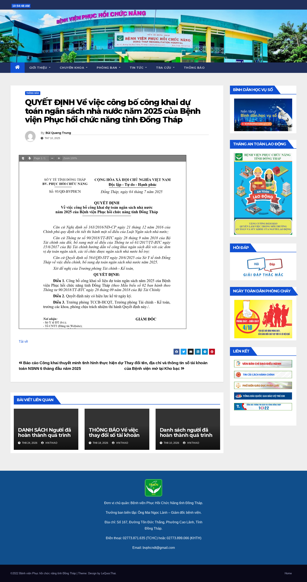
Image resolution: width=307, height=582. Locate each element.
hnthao (51, 442)
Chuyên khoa (72, 68)
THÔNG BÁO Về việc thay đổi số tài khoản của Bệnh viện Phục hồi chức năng (114, 438)
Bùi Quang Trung (58, 133)
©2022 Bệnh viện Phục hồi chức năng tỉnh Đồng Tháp (43, 573)
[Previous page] (23, 158)
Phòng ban (107, 68)
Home (288, 573)
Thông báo (194, 68)
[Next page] (30, 158)
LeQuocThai (108, 573)
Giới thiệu (38, 68)
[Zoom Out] (52, 158)
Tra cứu (164, 68)
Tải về (23, 341)
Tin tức (137, 68)
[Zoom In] (59, 158)
